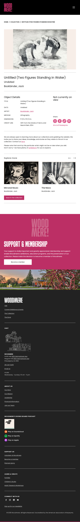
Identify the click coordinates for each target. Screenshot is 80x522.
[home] (37, 7)
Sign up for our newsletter (13, 506)
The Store (7, 317)
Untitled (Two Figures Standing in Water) (38, 22)
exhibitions (33, 148)
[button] (73, 7)
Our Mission (8, 394)
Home (6, 22)
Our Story (7, 390)
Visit (5, 305)
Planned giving (9, 463)
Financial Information (11, 401)
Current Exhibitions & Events (13, 309)
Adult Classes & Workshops (14, 485)
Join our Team (9, 405)
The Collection (9, 313)
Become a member (18, 262)
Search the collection (14, 198)
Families (7, 478)
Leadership (8, 397)
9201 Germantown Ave (19, 356)
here (23, 141)
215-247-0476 (9, 365)
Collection (14, 22)
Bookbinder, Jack (14, 86)
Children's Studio (10, 481)
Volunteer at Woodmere (12, 455)
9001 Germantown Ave (21, 359)
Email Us (7, 369)
